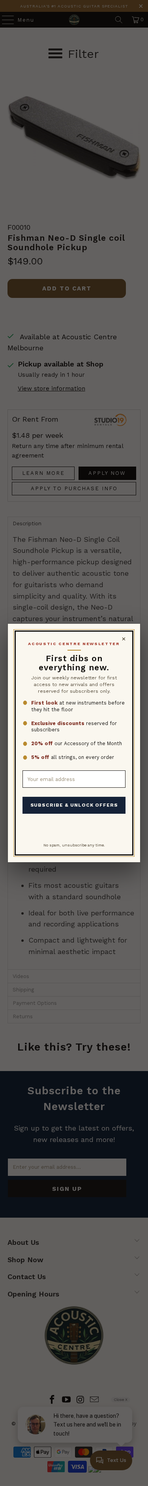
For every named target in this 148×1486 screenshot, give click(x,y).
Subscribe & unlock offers (74, 805)
